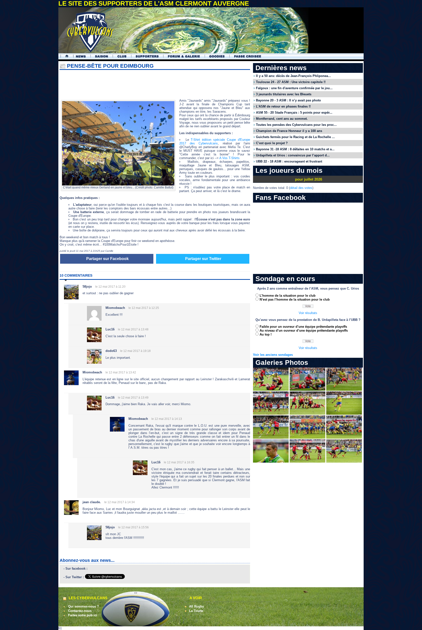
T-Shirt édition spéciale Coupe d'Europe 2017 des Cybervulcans (214, 141)
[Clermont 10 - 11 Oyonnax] (271, 389)
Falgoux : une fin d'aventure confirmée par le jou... (294, 88)
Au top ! (266, 334)
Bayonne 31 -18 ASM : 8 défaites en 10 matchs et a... (295, 149)
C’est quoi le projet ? (272, 143)
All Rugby (196, 606)
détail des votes (301, 188)
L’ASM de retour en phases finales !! (283, 106)
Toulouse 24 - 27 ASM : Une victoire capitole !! (291, 82)
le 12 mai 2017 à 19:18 (135, 351)
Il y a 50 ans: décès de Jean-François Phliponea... (293, 76)
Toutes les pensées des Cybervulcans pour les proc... (296, 125)
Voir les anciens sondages (273, 355)
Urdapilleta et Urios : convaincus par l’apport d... (293, 155)
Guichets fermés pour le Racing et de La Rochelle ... (295, 137)
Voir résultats (308, 313)
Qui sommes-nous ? (83, 606)
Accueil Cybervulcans (64, 56)
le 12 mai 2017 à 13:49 (133, 397)
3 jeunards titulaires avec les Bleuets (283, 94)
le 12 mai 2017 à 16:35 (179, 462)
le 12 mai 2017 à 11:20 (110, 286)
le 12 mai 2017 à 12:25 (143, 308)
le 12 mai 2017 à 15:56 (133, 527)
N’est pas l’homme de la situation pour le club (295, 299)
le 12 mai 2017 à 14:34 (119, 502)
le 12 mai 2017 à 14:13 (166, 419)
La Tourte (196, 611)
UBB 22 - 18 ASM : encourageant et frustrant (289, 161)
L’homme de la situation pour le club (288, 295)
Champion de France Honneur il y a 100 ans (289, 131)
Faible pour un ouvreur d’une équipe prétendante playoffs (303, 326)
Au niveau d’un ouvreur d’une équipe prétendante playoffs (304, 330)
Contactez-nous (80, 611)
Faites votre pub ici (82, 615)
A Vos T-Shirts (229, 158)
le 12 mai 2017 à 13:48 (133, 329)
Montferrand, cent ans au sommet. (282, 118)
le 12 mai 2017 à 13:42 (121, 372)
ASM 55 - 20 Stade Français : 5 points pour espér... (294, 112)
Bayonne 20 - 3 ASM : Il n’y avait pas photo (288, 100)
